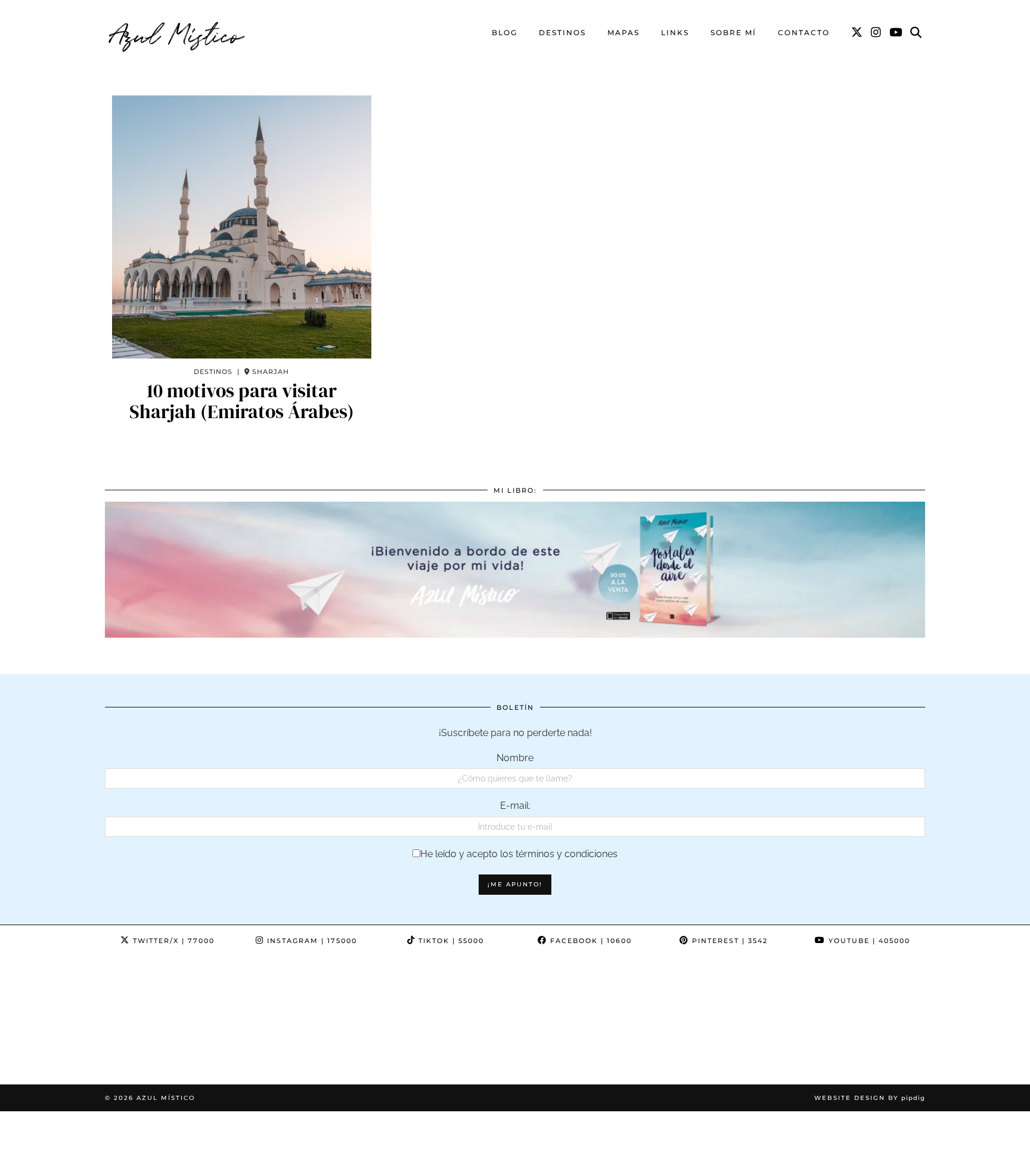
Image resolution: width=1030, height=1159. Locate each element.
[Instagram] (876, 32)
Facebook (589, 941)
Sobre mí (733, 32)
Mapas (623, 32)
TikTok (449, 941)
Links (675, 32)
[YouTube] (896, 32)
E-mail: (515, 805)
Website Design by (869, 1098)
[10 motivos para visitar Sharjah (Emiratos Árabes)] (241, 226)
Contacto (804, 32)
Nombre (515, 758)
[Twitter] (857, 32)
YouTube (868, 941)
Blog (504, 32)
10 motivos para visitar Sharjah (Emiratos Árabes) (241, 401)
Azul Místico (177, 32)
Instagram (310, 941)
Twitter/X (172, 941)
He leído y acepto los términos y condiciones (519, 854)
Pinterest (728, 941)
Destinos (562, 32)
